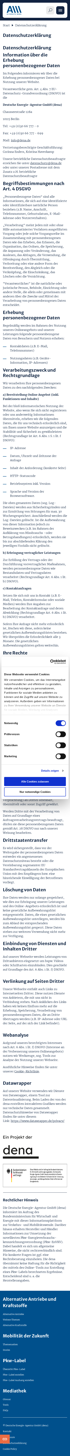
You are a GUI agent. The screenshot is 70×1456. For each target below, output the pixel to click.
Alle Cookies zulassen (35, 781)
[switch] (61, 734)
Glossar (7, 1399)
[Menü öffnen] (60, 10)
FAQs (5, 1410)
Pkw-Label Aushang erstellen (18, 1380)
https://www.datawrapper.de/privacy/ (37, 1121)
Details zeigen (50, 770)
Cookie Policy (10, 1449)
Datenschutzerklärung (31, 25)
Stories (6, 1350)
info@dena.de (21, 140)
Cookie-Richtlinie (26, 1071)
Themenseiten (10, 1344)
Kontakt (7, 1431)
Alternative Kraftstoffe (15, 1325)
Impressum (9, 1437)
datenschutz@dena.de (46, 163)
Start (6, 25)
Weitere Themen (11, 1319)
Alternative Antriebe (13, 1314)
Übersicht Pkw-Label (14, 1369)
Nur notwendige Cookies (35, 791)
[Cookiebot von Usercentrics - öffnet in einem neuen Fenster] (50, 661)
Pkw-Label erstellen (13, 1374)
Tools (6, 1404)
